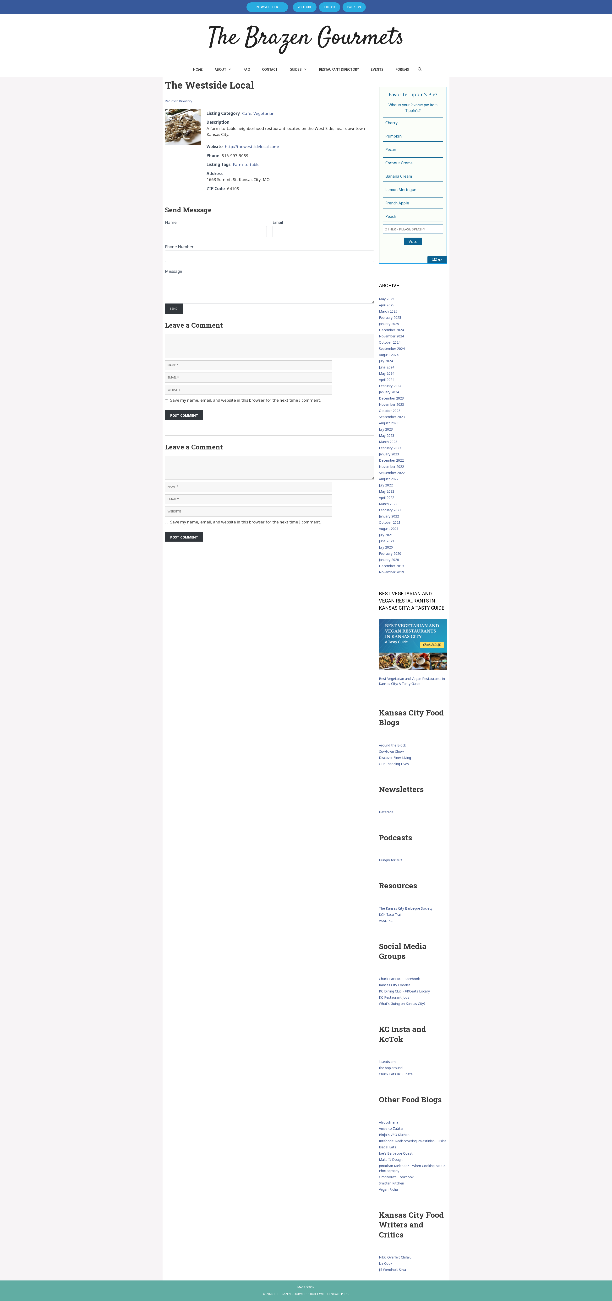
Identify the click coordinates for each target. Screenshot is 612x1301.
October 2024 (389, 342)
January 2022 (389, 516)
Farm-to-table (246, 164)
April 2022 (386, 497)
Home (198, 69)
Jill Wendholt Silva (392, 1269)
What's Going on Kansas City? (402, 1003)
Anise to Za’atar (391, 1128)
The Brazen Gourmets (306, 38)
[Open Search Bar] (420, 69)
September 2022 (392, 472)
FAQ (247, 69)
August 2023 (389, 423)
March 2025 (388, 311)
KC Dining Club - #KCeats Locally (404, 991)
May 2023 (386, 435)
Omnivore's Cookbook (396, 1177)
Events (377, 69)
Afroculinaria (388, 1122)
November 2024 (391, 336)
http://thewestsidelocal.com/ (252, 146)
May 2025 (386, 299)
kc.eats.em (387, 1061)
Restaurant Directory (339, 69)
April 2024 (386, 379)
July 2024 (386, 361)
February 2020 (390, 553)
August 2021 (389, 528)
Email (278, 222)
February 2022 (390, 510)
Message (173, 271)
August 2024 (389, 354)
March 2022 (388, 503)
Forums (402, 69)
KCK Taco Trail (390, 914)
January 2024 (389, 392)
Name (171, 222)
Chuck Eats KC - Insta (396, 1074)
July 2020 (386, 547)
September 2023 (392, 417)
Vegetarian (263, 113)
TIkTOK (329, 7)
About (220, 69)
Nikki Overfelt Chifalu (395, 1257)
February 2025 (390, 317)
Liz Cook (385, 1263)
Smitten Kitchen (391, 1183)
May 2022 (386, 491)
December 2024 (391, 330)
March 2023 (388, 441)
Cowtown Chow (391, 751)
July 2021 (386, 535)
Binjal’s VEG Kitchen (394, 1134)
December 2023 (391, 398)
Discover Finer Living (395, 757)
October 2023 (389, 410)
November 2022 (391, 466)
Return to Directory (178, 101)
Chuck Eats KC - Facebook (399, 978)
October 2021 (389, 522)
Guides (296, 69)
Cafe (246, 113)
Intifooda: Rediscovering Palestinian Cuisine (413, 1141)
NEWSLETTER (267, 7)
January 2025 (389, 323)
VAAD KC (386, 920)
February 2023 (390, 448)
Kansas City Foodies (394, 985)
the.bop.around (391, 1068)
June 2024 (386, 367)
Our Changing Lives (394, 764)
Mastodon (306, 1287)
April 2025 (386, 305)
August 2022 (389, 479)
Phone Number (179, 246)
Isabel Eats (387, 1147)
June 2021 (386, 541)
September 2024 (392, 348)
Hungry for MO (390, 860)
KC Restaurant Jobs (394, 997)
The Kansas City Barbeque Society (405, 908)
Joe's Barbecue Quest (396, 1153)
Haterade (386, 812)
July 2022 (386, 485)
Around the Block (392, 745)
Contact (270, 69)
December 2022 (391, 460)
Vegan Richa (388, 1189)
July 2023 (386, 429)
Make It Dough (391, 1159)
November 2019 (391, 572)
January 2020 (389, 559)
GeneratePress (338, 1294)
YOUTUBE (305, 7)
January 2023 (389, 454)
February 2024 (390, 386)
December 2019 (391, 566)
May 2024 (386, 373)
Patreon (354, 7)
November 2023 (391, 404)
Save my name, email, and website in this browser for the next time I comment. (245, 400)
